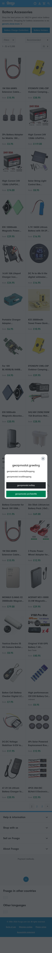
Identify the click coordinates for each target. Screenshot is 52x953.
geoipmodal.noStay (26, 485)
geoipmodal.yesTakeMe (26, 494)
